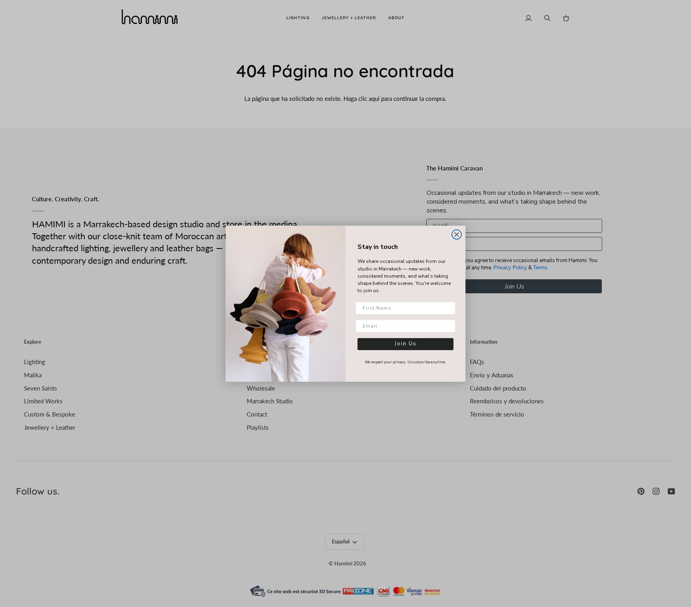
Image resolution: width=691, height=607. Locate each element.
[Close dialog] (456, 234)
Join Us (406, 343)
